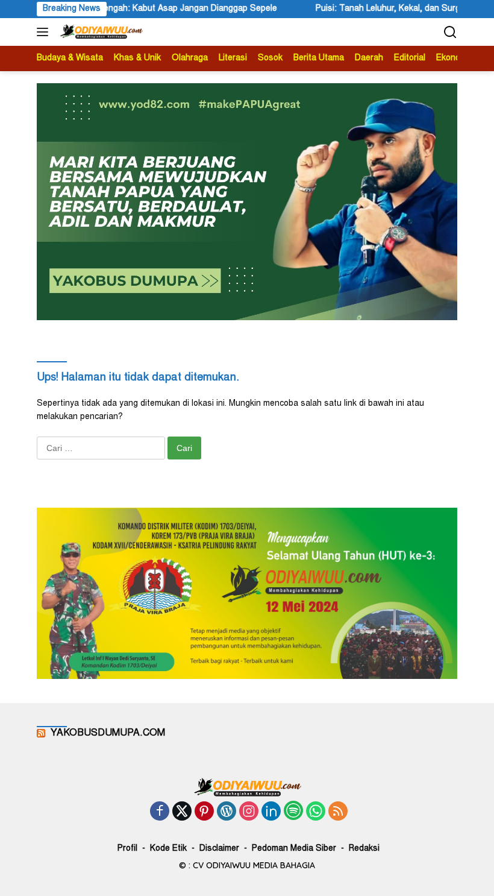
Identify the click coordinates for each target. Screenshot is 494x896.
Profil (127, 849)
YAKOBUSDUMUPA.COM (108, 733)
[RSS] (338, 812)
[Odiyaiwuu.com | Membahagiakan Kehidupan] (99, 32)
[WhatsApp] (315, 812)
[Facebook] (159, 812)
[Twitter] (182, 812)
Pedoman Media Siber (294, 849)
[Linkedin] (271, 812)
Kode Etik (168, 849)
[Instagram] (248, 812)
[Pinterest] (204, 812)
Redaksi (364, 849)
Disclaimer (219, 849)
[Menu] (45, 32)
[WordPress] (226, 812)
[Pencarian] (450, 32)
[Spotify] (293, 812)
